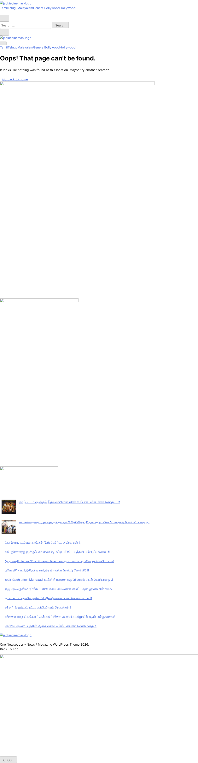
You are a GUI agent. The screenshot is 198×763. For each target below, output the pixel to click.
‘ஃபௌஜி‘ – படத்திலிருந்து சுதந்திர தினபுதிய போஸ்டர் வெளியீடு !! (47, 570)
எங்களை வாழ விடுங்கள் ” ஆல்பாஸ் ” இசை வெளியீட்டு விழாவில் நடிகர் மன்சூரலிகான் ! (61, 617)
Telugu (12, 8)
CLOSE (8, 760)
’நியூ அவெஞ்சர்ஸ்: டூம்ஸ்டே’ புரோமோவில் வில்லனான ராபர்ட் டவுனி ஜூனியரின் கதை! (59, 589)
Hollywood (68, 8)
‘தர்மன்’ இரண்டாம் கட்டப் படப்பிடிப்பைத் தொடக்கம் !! (38, 607)
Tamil (4, 8)
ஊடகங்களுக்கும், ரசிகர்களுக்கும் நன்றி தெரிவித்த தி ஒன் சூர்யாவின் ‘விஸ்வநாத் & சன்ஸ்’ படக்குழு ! (84, 522)
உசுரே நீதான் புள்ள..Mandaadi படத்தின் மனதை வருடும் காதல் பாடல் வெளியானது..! (59, 579)
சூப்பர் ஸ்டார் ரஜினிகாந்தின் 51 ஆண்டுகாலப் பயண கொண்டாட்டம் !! (48, 598)
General (38, 8)
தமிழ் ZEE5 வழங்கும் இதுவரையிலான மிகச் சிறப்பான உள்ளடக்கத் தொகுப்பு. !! (69, 502)
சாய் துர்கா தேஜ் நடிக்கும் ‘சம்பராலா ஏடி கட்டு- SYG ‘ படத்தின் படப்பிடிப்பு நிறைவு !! (57, 552)
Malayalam (25, 8)
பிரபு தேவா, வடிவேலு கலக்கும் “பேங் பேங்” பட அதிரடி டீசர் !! (42, 542)
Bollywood (52, 8)
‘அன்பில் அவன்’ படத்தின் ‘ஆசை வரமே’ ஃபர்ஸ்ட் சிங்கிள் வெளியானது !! (50, 626)
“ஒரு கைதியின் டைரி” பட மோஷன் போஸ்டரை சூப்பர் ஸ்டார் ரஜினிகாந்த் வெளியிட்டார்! (59, 561)
